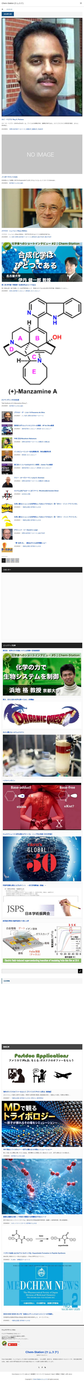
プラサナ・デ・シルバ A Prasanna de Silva (29, 412)
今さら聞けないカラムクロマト (13, 732)
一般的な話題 (26, 507)
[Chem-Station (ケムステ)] (12, 3)
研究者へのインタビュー (33, 291)
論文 (21, 183)
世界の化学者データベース (17, 129)
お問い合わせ (69, 1374)
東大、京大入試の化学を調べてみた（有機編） (19, 699)
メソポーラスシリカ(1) (9, 177)
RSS (45, 1367)
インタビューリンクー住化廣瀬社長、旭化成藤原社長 (32, 451)
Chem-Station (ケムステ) (42, 1352)
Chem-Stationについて (17, 1374)
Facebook (47, 1374)
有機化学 (28, 129)
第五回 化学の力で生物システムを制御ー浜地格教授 (21, 650)
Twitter (52, 1374)
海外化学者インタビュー (29, 428)
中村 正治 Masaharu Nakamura (25, 438)
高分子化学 (48, 237)
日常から (33, 1098)
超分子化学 (41, 237)
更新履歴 (33, 1374)
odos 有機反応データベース (21, 1259)
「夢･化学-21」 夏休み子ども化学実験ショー (30, 543)
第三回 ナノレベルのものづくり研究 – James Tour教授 (33, 464)
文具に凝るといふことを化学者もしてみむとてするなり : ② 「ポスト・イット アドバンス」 (46, 517)
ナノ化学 (12, 237)
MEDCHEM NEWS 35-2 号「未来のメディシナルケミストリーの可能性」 (28, 1314)
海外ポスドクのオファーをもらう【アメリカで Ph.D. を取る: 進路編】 (27, 1092)
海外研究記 (40, 1098)
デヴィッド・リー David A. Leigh (26, 530)
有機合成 (46, 442)
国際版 (57, 1374)
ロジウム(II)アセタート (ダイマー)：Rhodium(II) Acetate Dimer (36, 491)
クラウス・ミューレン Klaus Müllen (14, 231)
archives (24, 494)
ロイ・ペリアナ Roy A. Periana (13, 119)
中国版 (62, 1374)
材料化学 (34, 237)
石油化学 (40, 129)
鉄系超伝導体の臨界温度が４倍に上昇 (16, 921)
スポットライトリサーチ (18, 1223)
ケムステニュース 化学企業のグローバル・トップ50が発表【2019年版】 (28, 834)
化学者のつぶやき (14, 183)
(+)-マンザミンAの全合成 (10, 400)
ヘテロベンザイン (9, 780)
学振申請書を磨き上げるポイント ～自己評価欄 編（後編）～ (24, 885)
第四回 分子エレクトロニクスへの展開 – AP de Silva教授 (34, 425)
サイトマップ (40, 1374)
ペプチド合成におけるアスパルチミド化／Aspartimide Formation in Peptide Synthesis (34, 1253)
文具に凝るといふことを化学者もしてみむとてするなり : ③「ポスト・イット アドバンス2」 (46, 504)
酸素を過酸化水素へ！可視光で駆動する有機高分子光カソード (24, 1217)
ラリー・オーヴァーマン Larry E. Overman (29, 478)
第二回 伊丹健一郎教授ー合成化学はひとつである (19, 285)
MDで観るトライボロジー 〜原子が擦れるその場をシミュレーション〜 (27, 1149)
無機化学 (34, 129)
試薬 (29, 494)
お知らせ (27, 1374)
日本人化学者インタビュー (17, 291)
